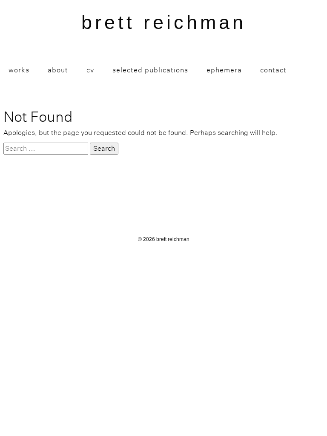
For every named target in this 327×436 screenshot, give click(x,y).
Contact (273, 70)
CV (90, 70)
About (58, 70)
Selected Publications (150, 70)
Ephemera (224, 70)
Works (19, 70)
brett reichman (163, 22)
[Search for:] (45, 149)
